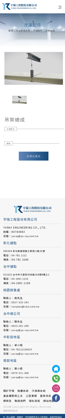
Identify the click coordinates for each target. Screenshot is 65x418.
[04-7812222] (56, 379)
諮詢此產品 (34, 156)
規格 (8, 143)
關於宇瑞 (8, 391)
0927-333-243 (20, 302)
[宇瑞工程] (19, 6)
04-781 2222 (19, 255)
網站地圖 (48, 401)
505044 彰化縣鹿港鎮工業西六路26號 (24, 251)
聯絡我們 (20, 401)
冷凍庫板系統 (23, 30)
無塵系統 (23, 391)
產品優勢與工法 (13, 396)
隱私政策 (34, 401)
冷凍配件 (38, 30)
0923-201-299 (20, 325)
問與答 (7, 401)
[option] (33, 68)
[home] (56, 369)
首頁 (10, 30)
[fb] (56, 398)
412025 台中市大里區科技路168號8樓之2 (26, 274)
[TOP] (56, 408)
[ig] (56, 388)
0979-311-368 (20, 373)
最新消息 (45, 396)
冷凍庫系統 (39, 391)
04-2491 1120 (20, 278)
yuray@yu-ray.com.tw (25, 236)
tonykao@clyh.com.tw (25, 306)
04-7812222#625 (22, 349)
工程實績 (31, 396)
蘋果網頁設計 (10, 410)
